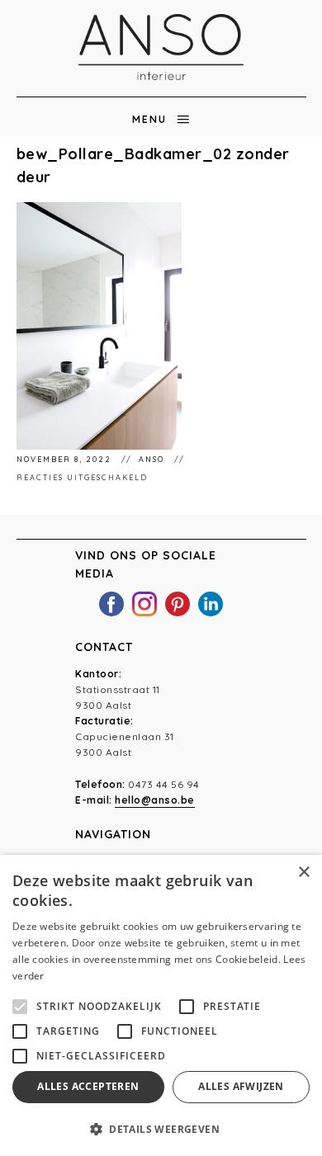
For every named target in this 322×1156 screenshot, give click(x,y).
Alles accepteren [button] (88, 1086)
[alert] (161, 1005)
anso (153, 459)
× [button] (303, 872)
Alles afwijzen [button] (241, 1086)
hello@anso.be (155, 800)
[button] (161, 1129)
